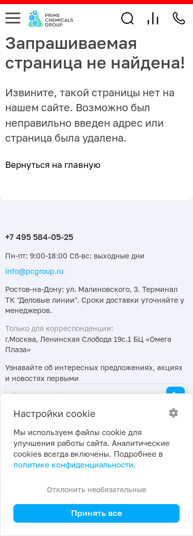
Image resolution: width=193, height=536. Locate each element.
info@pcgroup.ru (34, 271)
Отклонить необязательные (96, 489)
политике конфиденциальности (73, 464)
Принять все (96, 513)
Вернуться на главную (52, 164)
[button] (127, 18)
